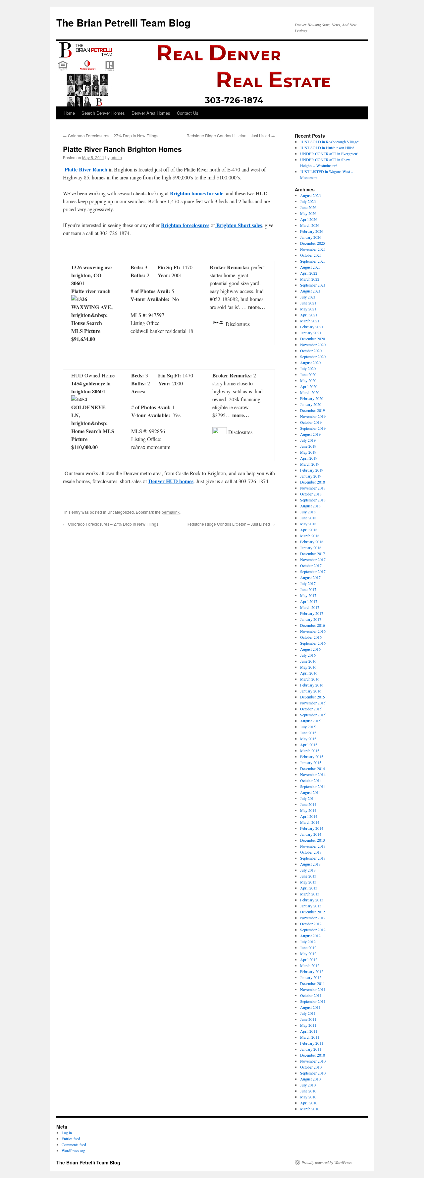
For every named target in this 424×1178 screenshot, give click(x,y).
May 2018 (308, 523)
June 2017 (308, 589)
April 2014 (308, 816)
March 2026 (309, 225)
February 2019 (311, 470)
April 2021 (308, 314)
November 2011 (313, 989)
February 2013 (311, 899)
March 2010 (309, 1108)
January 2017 (310, 619)
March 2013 (309, 893)
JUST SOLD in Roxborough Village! (329, 141)
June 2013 (308, 876)
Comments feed (74, 1144)
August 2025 (310, 267)
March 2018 (309, 535)
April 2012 (308, 959)
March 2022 (309, 279)
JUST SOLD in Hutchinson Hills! (327, 147)
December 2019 (312, 410)
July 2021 (308, 296)
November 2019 (313, 416)
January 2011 (310, 1049)
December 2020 (312, 338)
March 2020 (309, 392)
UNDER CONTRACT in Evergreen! (329, 153)
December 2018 (312, 482)
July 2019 (308, 440)
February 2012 (311, 971)
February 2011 (311, 1043)
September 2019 (313, 428)
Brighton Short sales (238, 225)
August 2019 (310, 434)
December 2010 (312, 1055)
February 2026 (311, 231)
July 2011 (308, 1013)
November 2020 (313, 344)
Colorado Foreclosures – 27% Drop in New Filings (110, 135)
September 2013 (313, 858)
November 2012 (313, 917)
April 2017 (308, 601)
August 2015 (310, 720)
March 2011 (309, 1037)
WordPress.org (73, 1150)
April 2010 (308, 1102)
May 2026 (308, 213)
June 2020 (308, 374)
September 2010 (313, 1073)
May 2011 (308, 1025)
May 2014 (308, 810)
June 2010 (308, 1090)
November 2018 (313, 488)
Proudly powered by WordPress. (327, 1162)
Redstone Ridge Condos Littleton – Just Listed (230, 135)
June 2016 (308, 661)
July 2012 (308, 941)
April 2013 (308, 887)
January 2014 (310, 834)
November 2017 (313, 559)
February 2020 (311, 398)
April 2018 (308, 529)
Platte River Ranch (86, 169)
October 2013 (311, 852)
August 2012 (310, 935)
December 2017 (312, 553)
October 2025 (311, 255)
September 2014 (313, 786)
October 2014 (311, 780)
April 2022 (308, 273)
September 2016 (313, 643)
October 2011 (311, 995)
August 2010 (310, 1078)
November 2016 (313, 631)
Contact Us (187, 113)
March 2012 (309, 965)
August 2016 (310, 649)
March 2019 (309, 464)
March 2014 (309, 822)
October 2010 (311, 1067)
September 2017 (313, 571)
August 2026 (310, 195)
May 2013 (308, 881)
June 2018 (308, 517)
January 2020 (310, 404)
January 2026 (310, 237)
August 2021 (310, 291)
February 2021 (311, 326)
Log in (67, 1132)
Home (69, 113)
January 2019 (310, 476)
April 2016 (308, 673)
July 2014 (308, 798)
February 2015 (311, 756)
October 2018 (311, 493)
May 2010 (308, 1096)
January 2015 (310, 762)
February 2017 (311, 613)
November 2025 (313, 249)
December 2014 (312, 768)
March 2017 (309, 607)
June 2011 (308, 1019)
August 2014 (310, 792)
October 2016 (311, 637)
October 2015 (311, 708)
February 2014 (311, 828)
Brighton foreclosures (185, 225)
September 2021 (313, 285)
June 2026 (308, 207)
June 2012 (308, 947)
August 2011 (310, 1007)
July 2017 (308, 583)
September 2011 (313, 1001)
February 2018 (311, 541)
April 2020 (308, 386)
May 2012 (308, 953)
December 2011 (312, 983)
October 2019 (311, 422)
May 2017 (308, 595)
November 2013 (313, 846)
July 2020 (308, 368)
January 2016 (310, 690)
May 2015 (308, 738)
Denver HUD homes (170, 481)
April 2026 (308, 219)
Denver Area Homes (151, 113)
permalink (171, 512)
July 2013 (308, 870)
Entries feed (71, 1138)
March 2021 (309, 320)
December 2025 (312, 243)
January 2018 (310, 547)
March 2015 (309, 750)
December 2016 (312, 625)
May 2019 (308, 452)
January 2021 (310, 332)
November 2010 (313, 1061)
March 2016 (309, 679)
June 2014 (308, 804)
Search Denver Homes (103, 113)
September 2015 (313, 714)
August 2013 (310, 864)
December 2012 (312, 911)
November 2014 (313, 774)
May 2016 (308, 667)
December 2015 (312, 696)
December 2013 (312, 840)
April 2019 (308, 458)
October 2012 (311, 923)
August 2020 (310, 362)
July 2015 (308, 726)
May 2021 (308, 308)
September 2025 (313, 261)
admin (116, 157)
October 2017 (311, 565)
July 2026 (308, 201)
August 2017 (310, 577)
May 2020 (308, 380)
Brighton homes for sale (196, 193)
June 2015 (308, 732)
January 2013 (310, 905)
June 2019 (308, 446)
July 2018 (308, 511)
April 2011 (308, 1031)
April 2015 (308, 744)
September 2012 (313, 929)
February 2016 (311, 684)
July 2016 (308, 655)
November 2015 (313, 702)
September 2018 (313, 499)
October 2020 (311, 350)
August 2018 (310, 505)
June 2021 (308, 302)
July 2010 (308, 1084)
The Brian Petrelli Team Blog (123, 22)
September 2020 (313, 356)
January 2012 (310, 977)
